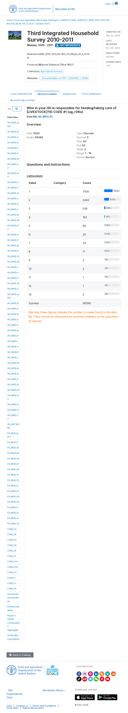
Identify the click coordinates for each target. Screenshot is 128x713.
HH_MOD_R (12, 250)
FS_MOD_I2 (12, 512)
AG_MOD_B (13, 303)
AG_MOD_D (13, 314)
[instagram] (90, 673)
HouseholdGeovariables (13, 598)
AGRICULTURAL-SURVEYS (73, 20)
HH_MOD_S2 (13, 261)
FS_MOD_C (12, 442)
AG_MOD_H (13, 335)
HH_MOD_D (13, 142)
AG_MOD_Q (13, 384)
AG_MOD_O (13, 373)
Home (9, 20)
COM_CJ (11, 583)
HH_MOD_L (12, 209)
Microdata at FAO (65, 9)
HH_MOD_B (12, 131)
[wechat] (96, 678)
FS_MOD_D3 (13, 458)
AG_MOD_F (12, 325)
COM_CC (12, 539)
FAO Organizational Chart (14, 694)
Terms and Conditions (44, 705)
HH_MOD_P (12, 240)
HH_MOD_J (12, 198)
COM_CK (11, 588)
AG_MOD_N (13, 368)
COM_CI (11, 577)
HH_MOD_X (13, 288)
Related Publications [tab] (22, 100)
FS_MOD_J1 (13, 518)
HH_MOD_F (12, 153)
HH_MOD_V (12, 278)
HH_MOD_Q (13, 245)
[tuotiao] (84, 678)
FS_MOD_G (12, 485)
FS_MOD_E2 (13, 469)
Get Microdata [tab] (92, 94)
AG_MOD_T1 (13, 409)
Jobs (9, 705)
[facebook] (79, 673)
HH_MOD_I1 (12, 187)
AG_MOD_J (12, 346)
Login (107, 4)
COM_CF (11, 556)
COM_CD (11, 545)
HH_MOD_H (13, 182)
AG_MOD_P (13, 379)
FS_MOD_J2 (13, 523)
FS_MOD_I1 (12, 507)
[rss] (101, 673)
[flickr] (84, 673)
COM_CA (11, 529)
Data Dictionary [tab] (47, 94)
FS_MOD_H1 (13, 491)
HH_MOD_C (13, 137)
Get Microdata (69, 45)
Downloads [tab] (69, 94)
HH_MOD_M (13, 214)
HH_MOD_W (13, 283)
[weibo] (102, 678)
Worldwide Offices (52, 690)
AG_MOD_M (13, 363)
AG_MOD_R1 (13, 390)
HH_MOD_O (13, 234)
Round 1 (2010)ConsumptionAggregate (13, 622)
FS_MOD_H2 (13, 496)
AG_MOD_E (12, 319)
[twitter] (90, 678)
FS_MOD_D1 (13, 447)
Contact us (22, 705)
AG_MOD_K (13, 352)
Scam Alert (12, 707)
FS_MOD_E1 (13, 463)
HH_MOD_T (12, 267)
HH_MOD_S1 (13, 256)
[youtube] (107, 678)
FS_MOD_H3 (13, 501)
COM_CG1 (12, 561)
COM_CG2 (12, 567)
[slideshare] (107, 673)
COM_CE (11, 550)
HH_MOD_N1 (13, 220)
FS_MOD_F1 (13, 474)
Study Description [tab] (21, 94)
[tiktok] (79, 678)
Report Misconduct (33, 707)
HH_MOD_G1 (13, 158)
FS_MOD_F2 (13, 480)
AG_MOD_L (12, 357)
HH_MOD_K (12, 203)
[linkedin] (96, 673)
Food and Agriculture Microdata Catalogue (36, 20)
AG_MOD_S (13, 404)
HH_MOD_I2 (13, 193)
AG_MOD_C (13, 308)
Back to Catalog (21, 654)
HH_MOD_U (12, 272)
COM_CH (11, 572)
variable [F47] (43, 23)
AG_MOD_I (12, 341)
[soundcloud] (113, 673)
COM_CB (11, 534)
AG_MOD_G (13, 330)
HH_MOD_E (12, 148)
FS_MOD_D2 (13, 453)
